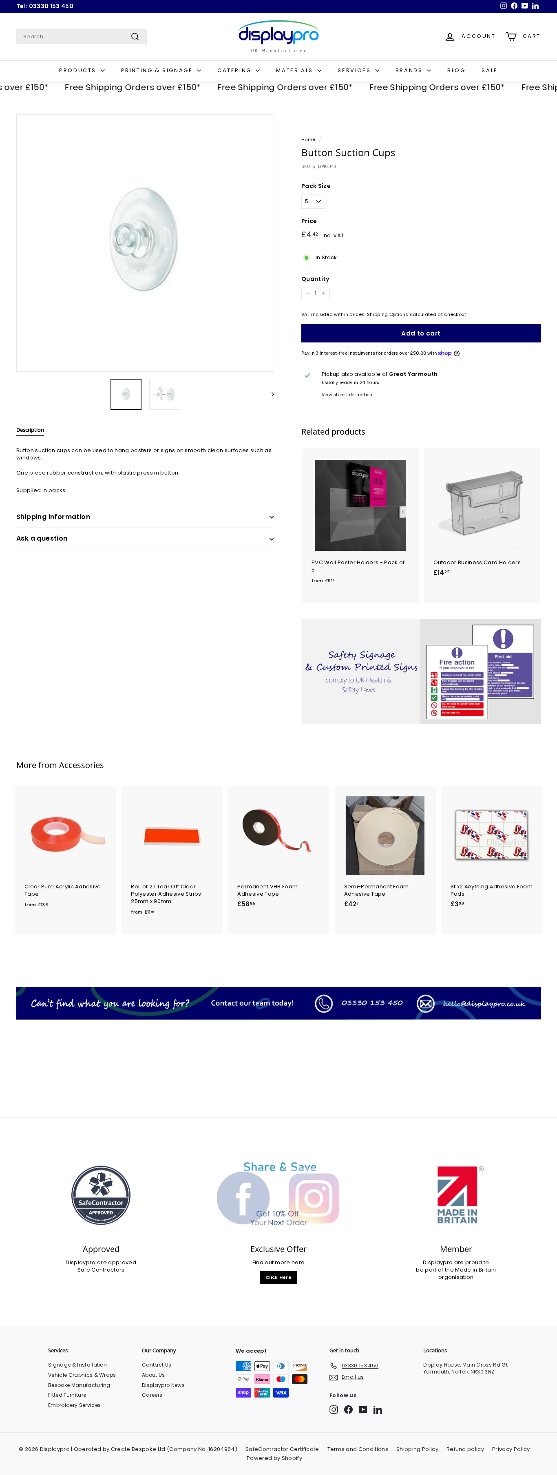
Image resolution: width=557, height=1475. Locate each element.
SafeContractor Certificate (282, 1449)
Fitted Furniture (67, 1394)
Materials (295, 70)
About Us (153, 1374)
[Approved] (101, 1195)
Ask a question (42, 538)
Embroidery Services (74, 1405)
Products (78, 70)
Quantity (315, 279)
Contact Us (156, 1364)
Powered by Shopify (274, 1458)
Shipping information (53, 516)
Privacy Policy (511, 1449)
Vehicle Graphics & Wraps (82, 1374)
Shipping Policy (417, 1449)
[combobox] (81, 36)
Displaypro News (163, 1385)
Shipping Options (387, 314)
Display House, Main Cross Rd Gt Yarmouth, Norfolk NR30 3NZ (465, 1368)
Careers (152, 1394)
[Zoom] (145, 243)
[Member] (456, 1195)
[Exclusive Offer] (278, 1195)
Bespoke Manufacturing (79, 1385)
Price (309, 221)
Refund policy (465, 1449)
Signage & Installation (77, 1364)
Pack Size (316, 186)
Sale (489, 70)
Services (355, 70)
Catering (235, 70)
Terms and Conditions (358, 1449)
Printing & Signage (158, 70)
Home (308, 139)
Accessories (81, 765)
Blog (456, 70)
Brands (410, 70)
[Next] (269, 394)
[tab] (30, 432)
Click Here (278, 1277)
